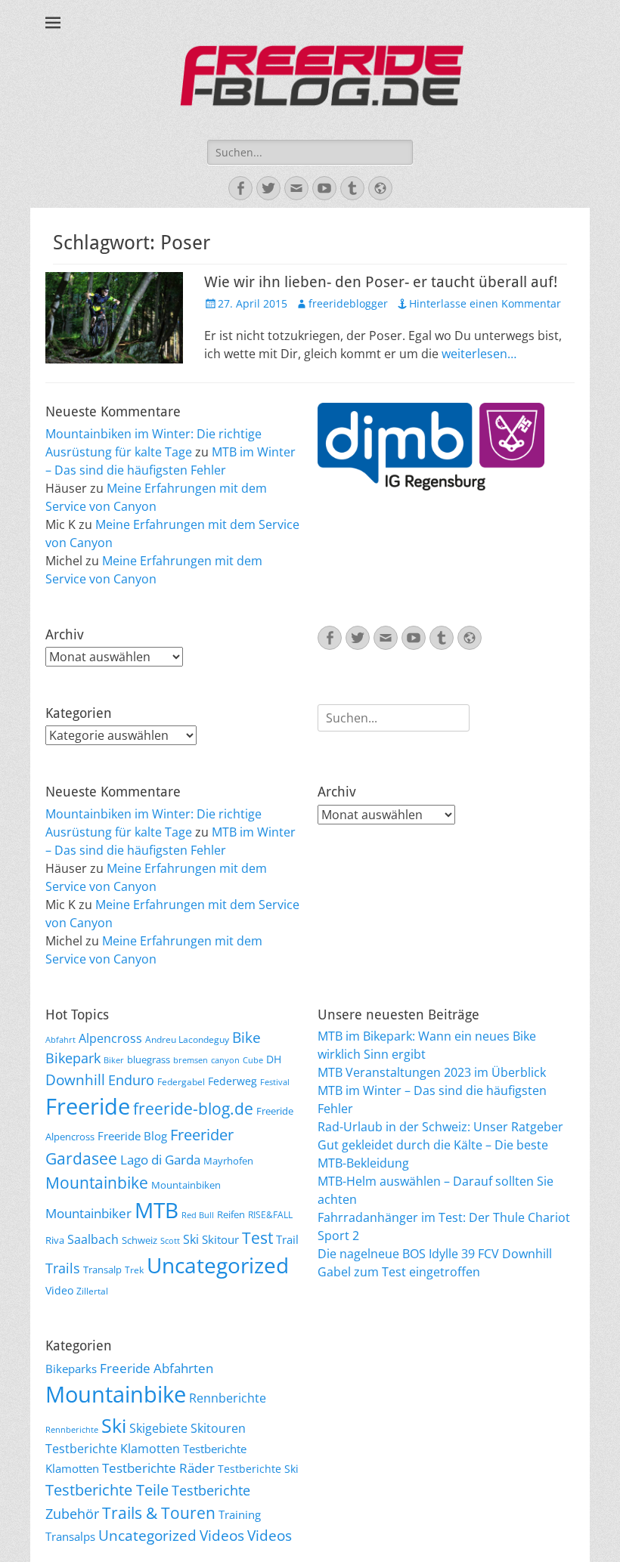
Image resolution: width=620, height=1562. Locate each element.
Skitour (220, 1239)
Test (257, 1237)
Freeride (87, 1106)
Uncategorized (218, 1265)
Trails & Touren (158, 1512)
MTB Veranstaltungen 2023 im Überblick (432, 1072)
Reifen (231, 1214)
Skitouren (218, 1428)
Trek (134, 1270)
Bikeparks (71, 1368)
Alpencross (110, 1038)
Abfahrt (60, 1040)
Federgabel (181, 1081)
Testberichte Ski (258, 1468)
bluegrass (148, 1059)
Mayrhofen (228, 1161)
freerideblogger (348, 303)
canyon (225, 1060)
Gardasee (81, 1158)
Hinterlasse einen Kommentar (485, 303)
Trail (287, 1239)
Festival (275, 1082)
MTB (156, 1210)
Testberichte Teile (107, 1489)
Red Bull (197, 1215)
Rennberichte (227, 1398)
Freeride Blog (132, 1135)
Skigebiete (158, 1428)
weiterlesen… (479, 353)
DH (273, 1059)
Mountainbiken (186, 1185)
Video (59, 1290)
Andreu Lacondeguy (187, 1039)
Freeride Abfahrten (156, 1368)
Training (240, 1514)
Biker (114, 1060)
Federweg (232, 1081)
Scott (170, 1241)
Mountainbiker (88, 1213)
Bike (246, 1037)
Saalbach (93, 1239)
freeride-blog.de (193, 1108)
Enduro (131, 1080)
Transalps (70, 1536)
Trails (62, 1268)
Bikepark (73, 1058)
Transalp (102, 1269)
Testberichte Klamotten (112, 1448)
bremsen (190, 1060)
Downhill (75, 1079)
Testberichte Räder (158, 1468)
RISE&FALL (270, 1214)
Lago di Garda (160, 1159)
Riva (54, 1240)
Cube (253, 1060)
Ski (191, 1239)
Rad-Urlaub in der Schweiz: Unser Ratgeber (440, 1126)
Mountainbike (96, 1182)
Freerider (202, 1134)
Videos (222, 1535)
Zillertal (92, 1291)
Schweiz (139, 1240)
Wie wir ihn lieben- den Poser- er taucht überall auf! (380, 282)
